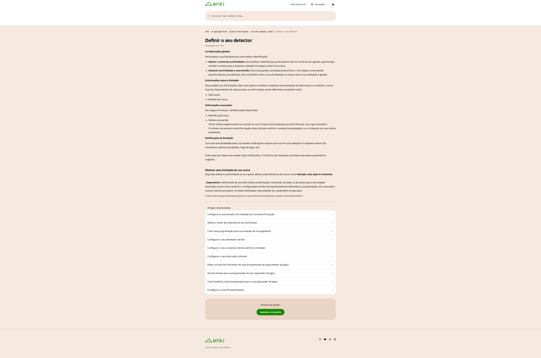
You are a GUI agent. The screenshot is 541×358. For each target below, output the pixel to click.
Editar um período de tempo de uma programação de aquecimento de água (248, 264)
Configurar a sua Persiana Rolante (225, 289)
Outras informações (239, 31)
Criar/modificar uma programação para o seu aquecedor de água (242, 281)
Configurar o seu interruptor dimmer (227, 256)
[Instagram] (335, 339)
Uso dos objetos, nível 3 (262, 31)
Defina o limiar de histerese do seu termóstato (232, 222)
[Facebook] (320, 339)
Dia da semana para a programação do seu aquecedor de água (241, 273)
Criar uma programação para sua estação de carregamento (239, 231)
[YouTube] (325, 339)
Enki (207, 31)
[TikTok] (330, 339)
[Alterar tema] (333, 4)
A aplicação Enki (219, 31)
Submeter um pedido (270, 312)
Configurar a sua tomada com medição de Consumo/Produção (240, 214)
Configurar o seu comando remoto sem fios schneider (236, 247)
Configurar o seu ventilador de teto (226, 239)
